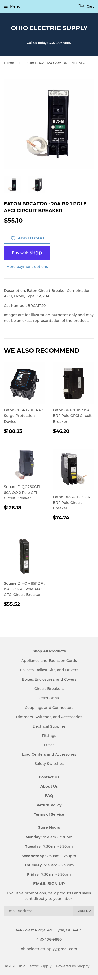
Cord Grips (49, 698)
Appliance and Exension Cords (49, 660)
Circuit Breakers (49, 688)
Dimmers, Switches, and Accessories (49, 717)
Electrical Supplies (49, 726)
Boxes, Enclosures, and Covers (49, 679)
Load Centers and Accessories (49, 754)
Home (9, 63)
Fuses (49, 745)
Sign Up (84, 911)
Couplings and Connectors (49, 707)
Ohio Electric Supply (49, 28)
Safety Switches (49, 763)
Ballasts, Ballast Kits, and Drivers (49, 670)
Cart (90, 6)
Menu (15, 6)
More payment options (27, 266)
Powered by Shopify (72, 966)
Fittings (49, 735)
